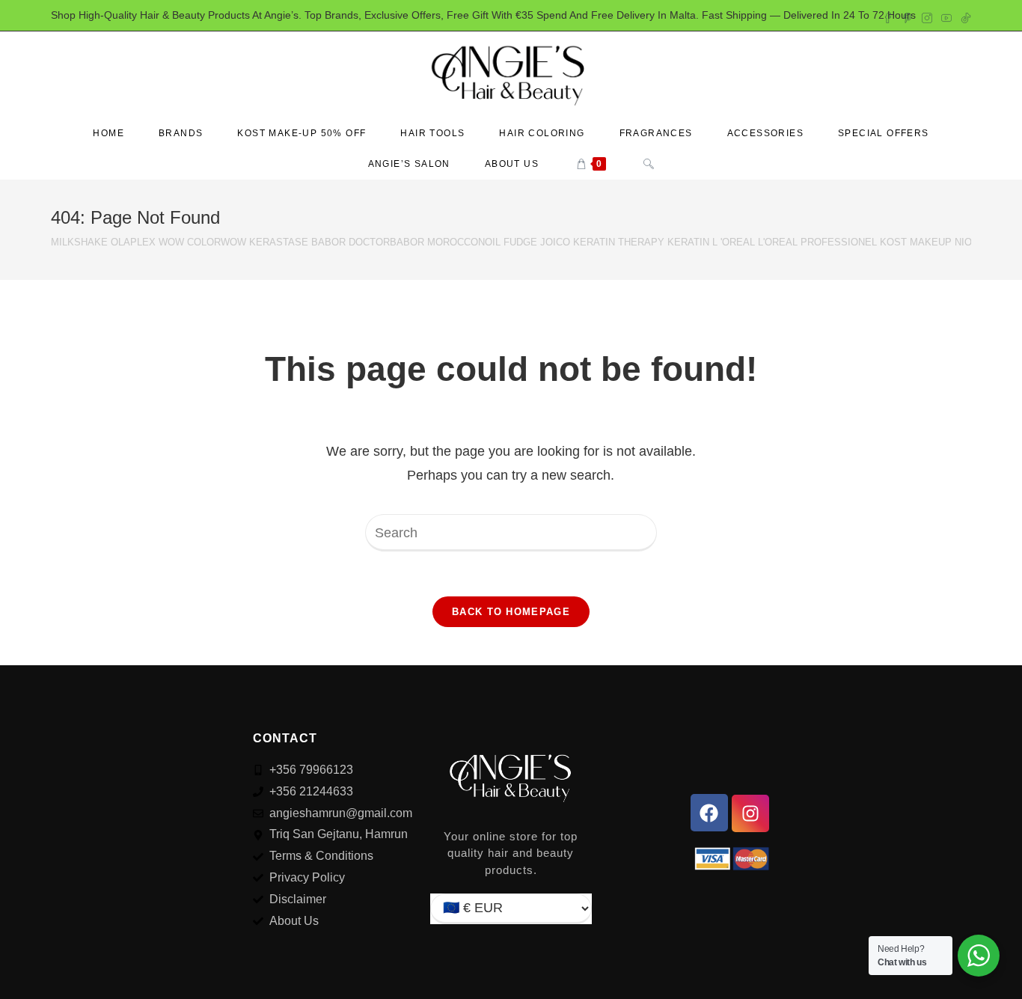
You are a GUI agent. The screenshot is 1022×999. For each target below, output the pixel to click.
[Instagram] (750, 813)
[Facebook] (709, 812)
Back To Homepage (511, 611)
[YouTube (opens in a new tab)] (946, 15)
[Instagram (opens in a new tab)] (927, 15)
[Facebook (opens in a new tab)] (888, 15)
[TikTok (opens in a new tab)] (963, 15)
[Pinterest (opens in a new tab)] (907, 15)
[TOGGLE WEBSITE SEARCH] (648, 164)
